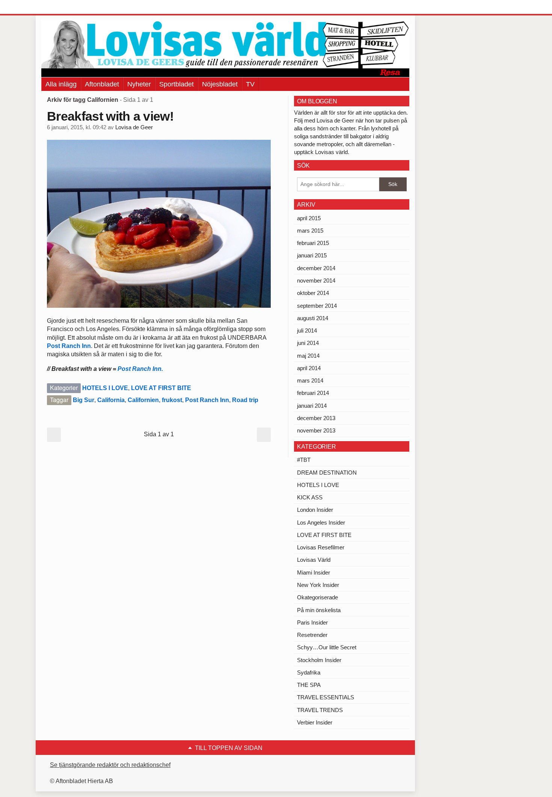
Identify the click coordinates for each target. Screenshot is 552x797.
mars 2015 (310, 230)
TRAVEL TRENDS (320, 710)
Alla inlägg (61, 84)
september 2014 (317, 305)
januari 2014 (312, 405)
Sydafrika (308, 672)
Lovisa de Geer (134, 127)
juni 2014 (308, 343)
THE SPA (309, 685)
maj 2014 (308, 355)
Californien (143, 400)
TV (250, 84)
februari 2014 (313, 393)
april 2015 (309, 218)
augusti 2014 (312, 318)
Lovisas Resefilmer (320, 547)
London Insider (315, 510)
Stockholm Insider (319, 660)
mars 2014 (310, 380)
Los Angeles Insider (321, 522)
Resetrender (312, 635)
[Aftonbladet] (69, 7)
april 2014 (309, 368)
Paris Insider (312, 622)
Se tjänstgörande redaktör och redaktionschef (110, 765)
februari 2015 (313, 243)
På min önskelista (319, 610)
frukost (172, 400)
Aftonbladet (102, 84)
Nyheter (139, 84)
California (111, 400)
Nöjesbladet (220, 84)
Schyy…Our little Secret (326, 647)
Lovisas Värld (313, 560)
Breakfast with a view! (110, 116)
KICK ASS (310, 497)
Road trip (245, 400)
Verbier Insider (314, 722)
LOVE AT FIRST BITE (161, 388)
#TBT (304, 460)
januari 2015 (312, 255)
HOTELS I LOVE (105, 388)
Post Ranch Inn (69, 346)
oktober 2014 (313, 293)
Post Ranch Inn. (141, 369)
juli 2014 (307, 330)
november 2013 (316, 430)
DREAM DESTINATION (327, 472)
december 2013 (316, 418)
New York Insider (318, 585)
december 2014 (316, 268)
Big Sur (83, 400)
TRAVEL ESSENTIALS (325, 697)
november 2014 (316, 280)
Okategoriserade (317, 597)
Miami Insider (313, 572)
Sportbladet (176, 84)
